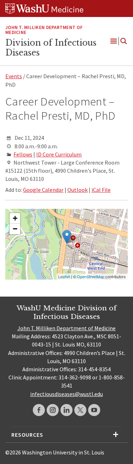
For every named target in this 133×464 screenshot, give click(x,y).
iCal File (101, 189)
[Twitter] (80, 410)
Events (13, 76)
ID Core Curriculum (59, 154)
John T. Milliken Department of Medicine (66, 328)
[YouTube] (94, 410)
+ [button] (15, 218)
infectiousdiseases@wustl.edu (66, 393)
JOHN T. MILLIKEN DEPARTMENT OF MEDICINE (44, 30)
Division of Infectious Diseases (50, 48)
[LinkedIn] (66, 410)
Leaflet (64, 276)
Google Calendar (43, 189)
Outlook (77, 189)
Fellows (22, 154)
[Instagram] (52, 410)
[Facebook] (39, 410)
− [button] (15, 228)
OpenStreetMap (90, 276)
